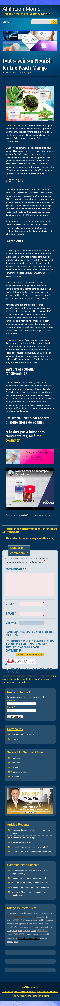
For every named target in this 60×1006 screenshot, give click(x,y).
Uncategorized (32, 515)
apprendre (49, 920)
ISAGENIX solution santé (22, 735)
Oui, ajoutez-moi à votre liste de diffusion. (29, 633)
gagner (14, 938)
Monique (27, 73)
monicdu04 (29, 937)
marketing (19, 933)
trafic (9, 931)
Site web (11, 623)
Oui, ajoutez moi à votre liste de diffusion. (29, 670)
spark (16, 942)
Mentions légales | (11, 991)
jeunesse (19, 920)
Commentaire (16, 569)
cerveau (35, 927)
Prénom (11, 700)
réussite (10, 934)
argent (28, 920)
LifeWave (15, 739)
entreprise (11, 924)
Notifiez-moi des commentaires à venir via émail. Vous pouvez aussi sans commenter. (30, 645)
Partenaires (15, 729)
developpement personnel (33, 913)
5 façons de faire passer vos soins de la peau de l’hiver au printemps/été (29, 530)
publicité (10, 927)
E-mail (11, 613)
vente (29, 927)
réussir (15, 913)
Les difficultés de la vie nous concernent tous (31, 851)
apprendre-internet (25, 924)
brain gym (48, 927)
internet (26, 930)
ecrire (35, 924)
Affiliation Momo (21, 9)
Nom (10, 603)
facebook (45, 924)
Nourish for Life (13, 125)
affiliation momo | (28, 991)
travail (20, 931)
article (38, 917)
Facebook (15, 758)
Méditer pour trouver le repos (23, 838)
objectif (45, 934)
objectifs (45, 917)
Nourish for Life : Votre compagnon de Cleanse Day (32, 538)
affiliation (42, 930)
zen (39, 920)
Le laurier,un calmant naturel (36, 878)
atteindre (10, 920)
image (9, 938)
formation (43, 938)
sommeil (10, 942)
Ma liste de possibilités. (21, 842)
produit (33, 931)
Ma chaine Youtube (19, 772)
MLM (40, 924)
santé (21, 913)
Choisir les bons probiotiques (37, 887)
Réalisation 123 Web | (47, 991)
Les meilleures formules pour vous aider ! (29, 847)
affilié (15, 927)
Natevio (14, 883)
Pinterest (15, 777)
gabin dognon (17, 870)
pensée (10, 913)
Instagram (15, 763)
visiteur (41, 927)
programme (22, 927)
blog (43, 920)
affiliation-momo (31, 934)
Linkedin (14, 767)
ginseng (12, 340)
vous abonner (22, 647)
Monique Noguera (21, 916)
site (16, 924)
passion (14, 931)
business (48, 913)
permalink (10, 518)
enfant (39, 934)
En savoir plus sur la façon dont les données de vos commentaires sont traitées (29, 679)
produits (34, 920)
